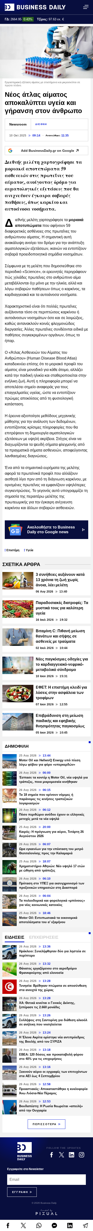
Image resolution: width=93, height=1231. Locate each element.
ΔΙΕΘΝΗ (41, 124)
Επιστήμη (12, 550)
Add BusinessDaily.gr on (47, 151)
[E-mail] (85, 1225)
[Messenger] (54, 1225)
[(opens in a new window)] (8, 1225)
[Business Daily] (35, 7)
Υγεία (29, 550)
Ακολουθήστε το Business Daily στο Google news (51, 529)
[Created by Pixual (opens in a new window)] (46, 1212)
